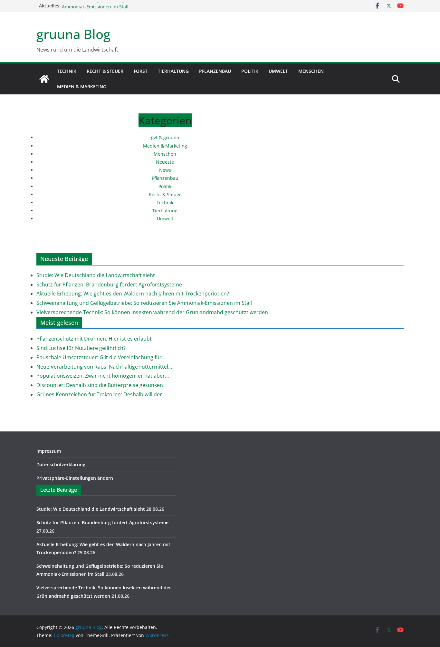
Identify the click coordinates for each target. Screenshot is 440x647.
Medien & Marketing (81, 86)
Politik (249, 71)
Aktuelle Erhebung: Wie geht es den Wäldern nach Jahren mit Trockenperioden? (132, 293)
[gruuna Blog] (44, 79)
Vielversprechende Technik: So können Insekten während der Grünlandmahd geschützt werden (152, 312)
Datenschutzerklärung (60, 464)
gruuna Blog (73, 34)
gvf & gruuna (165, 137)
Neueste (165, 162)
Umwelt (278, 71)
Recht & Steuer (105, 71)
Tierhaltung (173, 71)
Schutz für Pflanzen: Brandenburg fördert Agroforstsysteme (109, 284)
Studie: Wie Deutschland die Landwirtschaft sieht (95, 275)
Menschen (311, 71)
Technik (66, 71)
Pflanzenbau (215, 71)
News (165, 170)
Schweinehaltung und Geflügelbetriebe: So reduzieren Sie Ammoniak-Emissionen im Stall (124, 7)
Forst (141, 71)
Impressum (48, 451)
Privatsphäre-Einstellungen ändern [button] (74, 478)
